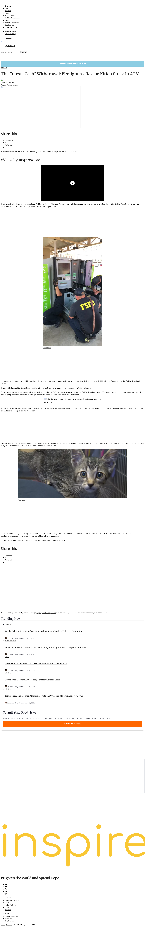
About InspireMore (12, 23)
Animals (8, 11)
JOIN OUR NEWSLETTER (72, 63)
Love (7, 657)
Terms (3, 925)
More (7, 20)
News (7, 8)
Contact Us (9, 25)
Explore (8, 6)
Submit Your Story (72, 724)
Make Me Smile (10, 641)
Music (7, 13)
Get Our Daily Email (12, 18)
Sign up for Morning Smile (46, 613)
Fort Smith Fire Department (119, 204)
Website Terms (10, 31)
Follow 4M (11, 46)
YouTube (21, 500)
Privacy (9, 925)
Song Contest (10, 16)
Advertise (8, 918)
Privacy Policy (10, 34)
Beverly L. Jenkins (7, 83)
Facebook (47, 348)
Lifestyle (8, 624)
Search (9, 38)
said (57, 392)
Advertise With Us (11, 27)
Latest (7, 903)
